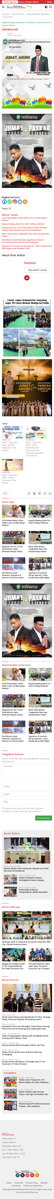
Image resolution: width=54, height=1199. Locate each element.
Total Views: (7, 1157)
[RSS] (37, 1175)
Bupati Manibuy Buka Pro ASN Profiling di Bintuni (23, 224)
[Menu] (4, 7)
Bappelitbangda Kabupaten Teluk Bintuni (19, 22)
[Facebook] (4, 201)
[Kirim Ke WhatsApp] (50, 494)
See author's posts (37, 270)
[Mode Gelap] (46, 7)
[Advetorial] (12, 432)
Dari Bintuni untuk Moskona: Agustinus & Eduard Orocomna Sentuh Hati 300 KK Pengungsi (23, 241)
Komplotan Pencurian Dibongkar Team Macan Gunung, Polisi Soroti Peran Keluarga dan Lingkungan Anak (26, 1027)
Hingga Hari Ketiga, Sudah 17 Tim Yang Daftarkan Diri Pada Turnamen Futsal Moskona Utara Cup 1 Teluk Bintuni (13, 966)
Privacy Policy (32, 1183)
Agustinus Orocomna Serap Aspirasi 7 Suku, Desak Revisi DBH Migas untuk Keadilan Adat (27, 247)
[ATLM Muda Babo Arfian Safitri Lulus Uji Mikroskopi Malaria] (13, 511)
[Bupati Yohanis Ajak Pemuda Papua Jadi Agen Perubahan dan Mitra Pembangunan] (10, 1094)
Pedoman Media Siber (33, 1186)
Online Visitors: (8, 1138)
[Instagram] (14, 201)
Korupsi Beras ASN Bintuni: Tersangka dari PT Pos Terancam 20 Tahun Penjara (23, 1062)
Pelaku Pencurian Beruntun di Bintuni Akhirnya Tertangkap (22, 1053)
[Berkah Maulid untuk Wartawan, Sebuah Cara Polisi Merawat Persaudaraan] (27, 850)
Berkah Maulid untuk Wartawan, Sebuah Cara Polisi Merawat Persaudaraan (26, 869)
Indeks (9, 1183)
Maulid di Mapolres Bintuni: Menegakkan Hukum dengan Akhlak (31, 879)
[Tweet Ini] (34, 494)
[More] (25, 201)
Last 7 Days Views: (10, 1149)
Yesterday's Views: (10, 1146)
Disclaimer (16, 1186)
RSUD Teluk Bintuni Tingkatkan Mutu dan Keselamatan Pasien (25, 235)
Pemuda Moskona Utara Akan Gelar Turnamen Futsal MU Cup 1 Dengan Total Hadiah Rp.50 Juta (39, 966)
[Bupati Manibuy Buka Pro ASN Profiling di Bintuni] (40, 511)
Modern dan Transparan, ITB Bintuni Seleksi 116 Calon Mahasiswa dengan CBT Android (34, 1081)
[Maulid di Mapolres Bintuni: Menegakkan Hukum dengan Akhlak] (10, 880)
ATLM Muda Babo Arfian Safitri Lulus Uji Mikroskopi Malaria (24, 219)
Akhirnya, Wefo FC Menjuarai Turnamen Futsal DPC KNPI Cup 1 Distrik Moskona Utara (26, 943)
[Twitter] (20, 201)
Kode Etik (19, 1183)
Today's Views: (8, 1142)
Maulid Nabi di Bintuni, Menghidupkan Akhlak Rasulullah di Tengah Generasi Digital (34, 891)
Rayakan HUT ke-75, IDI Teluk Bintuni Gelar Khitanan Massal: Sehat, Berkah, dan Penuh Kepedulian (24, 228)
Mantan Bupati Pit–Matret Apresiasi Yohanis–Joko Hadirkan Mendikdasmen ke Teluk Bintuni (34, 1105)
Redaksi (10, 33)
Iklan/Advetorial (44, 22)
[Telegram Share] (45, 494)
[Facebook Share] (29, 494)
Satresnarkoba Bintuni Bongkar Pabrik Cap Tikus (23, 1045)
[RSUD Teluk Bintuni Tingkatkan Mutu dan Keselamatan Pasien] (40, 537)
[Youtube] (32, 1175)
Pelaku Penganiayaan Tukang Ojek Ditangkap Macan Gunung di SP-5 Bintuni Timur (25, 1037)
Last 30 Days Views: (10, 1153)
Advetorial (6, 440)
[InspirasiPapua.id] (19, 7)
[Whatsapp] (9, 201)
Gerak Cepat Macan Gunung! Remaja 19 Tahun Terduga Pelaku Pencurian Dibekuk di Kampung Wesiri (26, 1018)
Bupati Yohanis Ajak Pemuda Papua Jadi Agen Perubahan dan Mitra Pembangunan (33, 1093)
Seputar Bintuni (8, 25)
